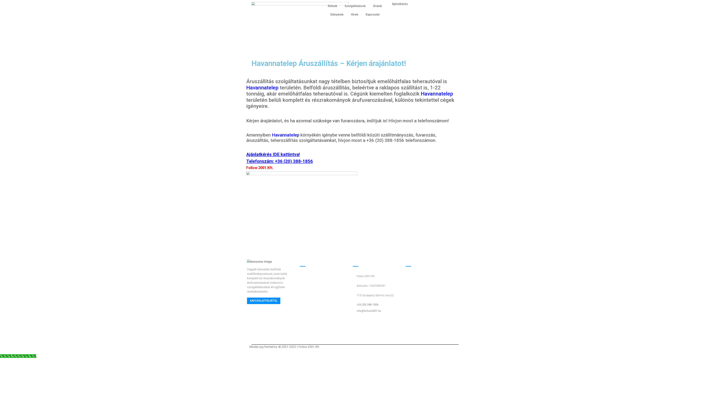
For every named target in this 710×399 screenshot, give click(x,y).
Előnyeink (337, 14)
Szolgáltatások (355, 6)
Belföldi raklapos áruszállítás (425, 298)
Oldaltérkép (360, 322)
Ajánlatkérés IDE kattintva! (273, 154)
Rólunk (332, 6)
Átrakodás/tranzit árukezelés (319, 303)
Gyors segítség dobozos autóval (322, 283)
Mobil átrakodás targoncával (319, 310)
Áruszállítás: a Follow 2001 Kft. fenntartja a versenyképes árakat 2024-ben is (428, 328)
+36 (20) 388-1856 (294, 161)
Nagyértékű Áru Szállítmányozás (428, 305)
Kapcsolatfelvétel (264, 300)
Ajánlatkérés (400, 4)
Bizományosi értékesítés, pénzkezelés (326, 317)
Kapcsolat (373, 14)
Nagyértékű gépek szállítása (319, 289)
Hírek (354, 14)
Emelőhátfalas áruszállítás (318, 276)
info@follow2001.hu (369, 310)
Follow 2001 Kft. (259, 168)
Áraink (377, 6)
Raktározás (307, 296)
